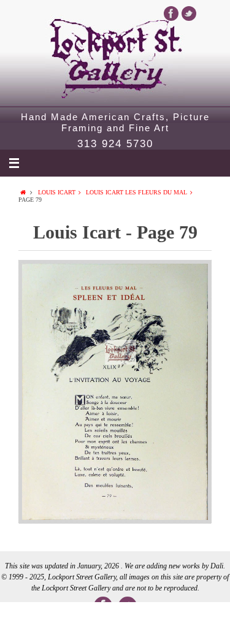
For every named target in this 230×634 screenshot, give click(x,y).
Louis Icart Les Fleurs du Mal (136, 192)
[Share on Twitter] (69, 618)
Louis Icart (56, 192)
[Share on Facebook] (23, 618)
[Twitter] (189, 13)
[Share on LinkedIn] (115, 618)
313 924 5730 (115, 144)
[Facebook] (171, 13)
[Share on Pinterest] (161, 618)
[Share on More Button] (207, 618)
